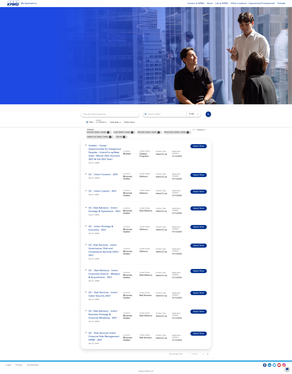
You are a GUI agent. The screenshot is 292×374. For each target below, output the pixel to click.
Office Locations (239, 4)
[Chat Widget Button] (287, 369)
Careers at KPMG (196, 4)
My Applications (29, 4)
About (210, 4)
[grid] (141, 134)
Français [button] (281, 3)
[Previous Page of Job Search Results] (203, 354)
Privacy (18, 365)
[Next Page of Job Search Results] (208, 354)
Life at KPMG (221, 4)
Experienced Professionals (262, 4)
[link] (146, 154)
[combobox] (110, 114)
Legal (8, 365)
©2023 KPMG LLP (146, 371)
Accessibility (33, 365)
